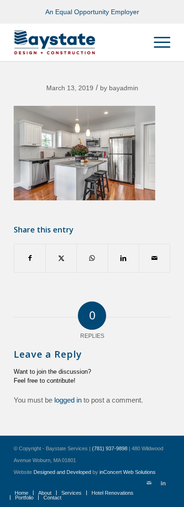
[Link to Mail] (149, 483)
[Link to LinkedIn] (163, 483)
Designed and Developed (62, 472)
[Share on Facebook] (29, 258)
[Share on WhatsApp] (92, 258)
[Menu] (157, 42)
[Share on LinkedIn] (123, 258)
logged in (68, 400)
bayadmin (123, 88)
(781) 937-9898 (109, 448)
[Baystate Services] (76, 42)
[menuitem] (157, 42)
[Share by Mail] (154, 258)
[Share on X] (61, 258)
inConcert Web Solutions (128, 472)
